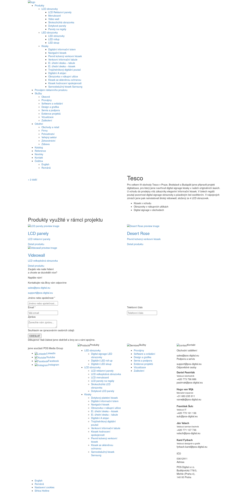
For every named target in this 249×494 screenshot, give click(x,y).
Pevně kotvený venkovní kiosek (65, 56)
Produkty (39, 5)
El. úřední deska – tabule (61, 63)
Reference (40, 150)
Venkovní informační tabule (62, 59)
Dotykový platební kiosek (104, 397)
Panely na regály (57, 29)
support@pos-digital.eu (40, 292)
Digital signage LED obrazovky (101, 355)
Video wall (53, 19)
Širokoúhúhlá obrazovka (61, 22)
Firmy (45, 130)
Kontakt (39, 157)
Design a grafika (50, 107)
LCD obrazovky (50, 8)
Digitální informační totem (62, 49)
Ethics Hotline (42, 490)
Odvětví (39, 123)
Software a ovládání (52, 103)
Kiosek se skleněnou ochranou (64, 79)
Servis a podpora (51, 110)
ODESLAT (34, 336)
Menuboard (54, 15)
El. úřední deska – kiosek (61, 66)
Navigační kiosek (57, 52)
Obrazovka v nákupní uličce (63, 76)
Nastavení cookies (44, 487)
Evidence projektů (51, 113)
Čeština (39, 161)
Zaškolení (47, 120)
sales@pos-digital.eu (39, 287)
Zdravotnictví (48, 140)
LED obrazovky (50, 32)
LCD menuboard (100, 377)
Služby (38, 93)
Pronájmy (47, 100)
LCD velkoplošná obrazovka (106, 374)
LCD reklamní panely (102, 370)
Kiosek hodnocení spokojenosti (64, 83)
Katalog (39, 147)
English (45, 164)
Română (46, 167)
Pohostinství (48, 134)
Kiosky (45, 46)
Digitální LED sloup (101, 364)
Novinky (39, 154)
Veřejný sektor (49, 137)
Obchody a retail (50, 127)
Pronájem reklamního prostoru (51, 90)
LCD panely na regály (102, 380)
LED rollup (53, 39)
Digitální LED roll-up (101, 360)
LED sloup (53, 42)
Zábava (46, 144)
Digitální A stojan (57, 73)
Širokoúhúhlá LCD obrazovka (100, 385)
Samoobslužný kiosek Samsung (65, 86)
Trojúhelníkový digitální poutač (64, 69)
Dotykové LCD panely (102, 391)
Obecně (46, 96)
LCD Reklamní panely (59, 12)
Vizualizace (48, 117)
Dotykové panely (57, 25)
